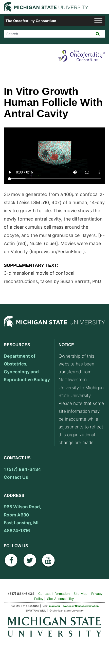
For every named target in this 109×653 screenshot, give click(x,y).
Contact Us (16, 477)
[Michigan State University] (54, 327)
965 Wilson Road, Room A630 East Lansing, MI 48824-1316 (22, 518)
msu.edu (54, 605)
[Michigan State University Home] (54, 626)
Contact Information (54, 594)
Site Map (80, 594)
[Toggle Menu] (98, 20)
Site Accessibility (60, 599)
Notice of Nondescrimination (81, 605)
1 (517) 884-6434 (22, 469)
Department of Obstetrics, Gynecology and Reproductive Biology (27, 367)
